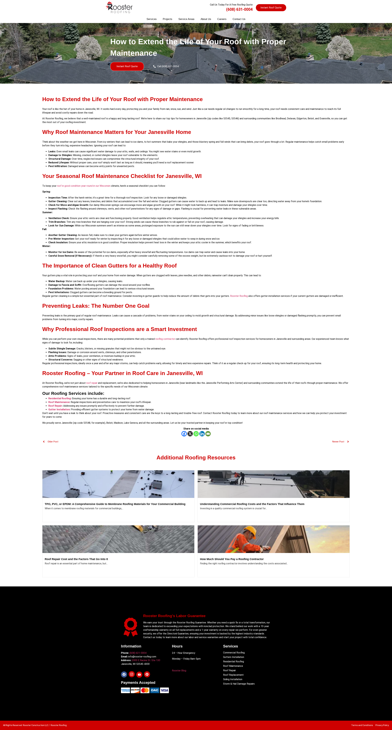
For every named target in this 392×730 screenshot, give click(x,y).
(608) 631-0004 (239, 9)
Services (152, 19)
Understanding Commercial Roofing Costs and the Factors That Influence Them (252, 504)
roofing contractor (165, 338)
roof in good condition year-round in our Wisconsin (83, 185)
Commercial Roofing (234, 652)
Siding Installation (232, 679)
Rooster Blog (179, 670)
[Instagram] (132, 674)
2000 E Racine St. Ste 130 (146, 660)
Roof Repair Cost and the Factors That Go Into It (76, 559)
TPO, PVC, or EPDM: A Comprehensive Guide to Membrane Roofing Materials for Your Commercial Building (115, 504)
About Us (206, 19)
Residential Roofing (59, 398)
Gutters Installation (233, 657)
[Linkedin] (202, 433)
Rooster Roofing (239, 296)
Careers (221, 19)
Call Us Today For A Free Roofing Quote (231, 4)
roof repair (91, 382)
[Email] (208, 433)
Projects (167, 19)
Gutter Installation (59, 409)
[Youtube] (139, 675)
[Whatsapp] (196, 433)
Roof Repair (55, 405)
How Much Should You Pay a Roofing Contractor (232, 559)
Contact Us (239, 19)
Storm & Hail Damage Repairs (239, 683)
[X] (190, 433)
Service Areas (186, 19)
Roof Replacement (233, 674)
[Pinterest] (147, 674)
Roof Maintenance (59, 402)
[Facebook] (184, 433)
